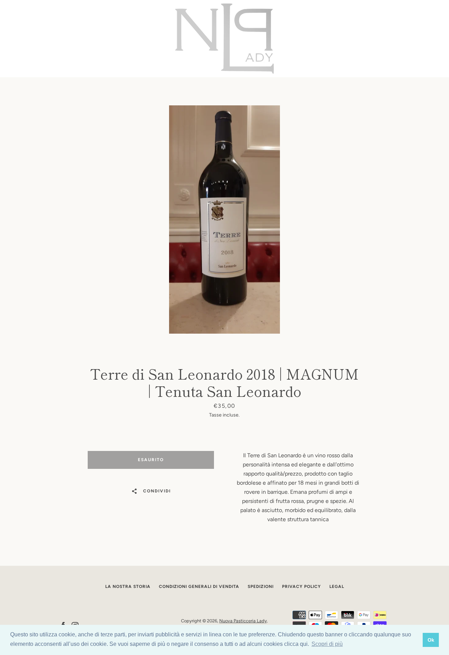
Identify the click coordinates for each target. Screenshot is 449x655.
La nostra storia (127, 586)
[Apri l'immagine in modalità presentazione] (224, 219)
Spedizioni (261, 586)
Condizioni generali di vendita (199, 586)
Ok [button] (431, 640)
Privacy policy (301, 586)
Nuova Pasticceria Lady (243, 620)
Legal (336, 586)
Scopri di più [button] (327, 644)
